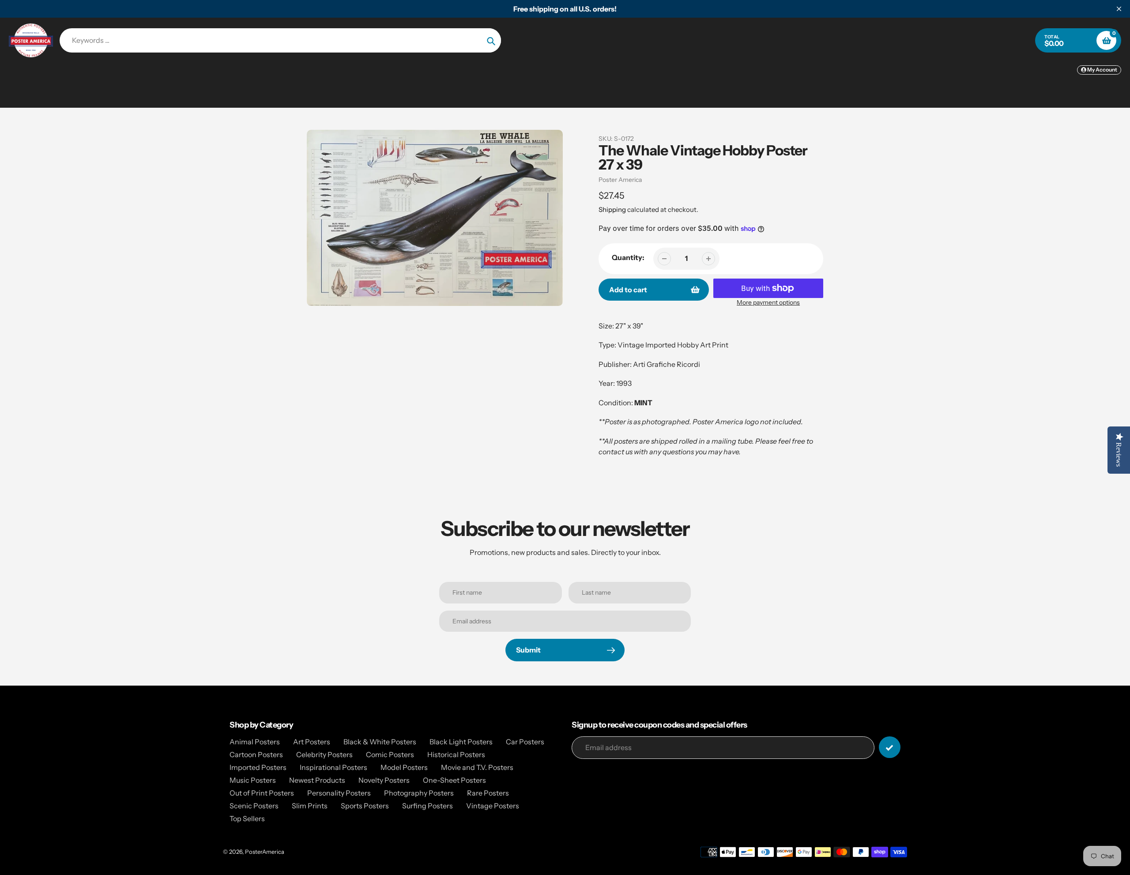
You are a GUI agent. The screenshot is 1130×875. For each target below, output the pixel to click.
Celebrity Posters (324, 754)
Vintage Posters (492, 805)
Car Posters (525, 741)
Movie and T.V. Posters (477, 767)
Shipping (612, 209)
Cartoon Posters (256, 754)
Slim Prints (310, 805)
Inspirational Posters (333, 767)
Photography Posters (419, 792)
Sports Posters (365, 805)
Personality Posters (339, 792)
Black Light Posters (461, 741)
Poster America (620, 180)
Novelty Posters (384, 780)
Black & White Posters (379, 741)
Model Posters (404, 767)
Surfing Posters (427, 805)
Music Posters (253, 780)
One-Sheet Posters (454, 780)
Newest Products (317, 780)
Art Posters (311, 741)
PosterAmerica (264, 851)
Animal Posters (255, 741)
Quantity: (628, 257)
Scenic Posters (254, 805)
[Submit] (889, 747)
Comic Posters (390, 754)
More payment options (768, 302)
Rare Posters (488, 792)
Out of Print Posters (262, 792)
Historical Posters (456, 754)
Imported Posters (258, 767)
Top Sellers (247, 818)
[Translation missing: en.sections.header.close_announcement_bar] (1119, 8)
